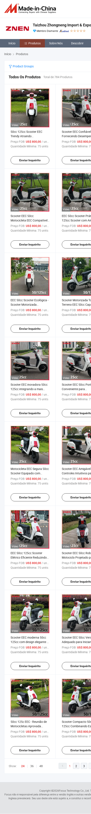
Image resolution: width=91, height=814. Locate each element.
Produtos (34, 43)
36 (32, 766)
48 (41, 766)
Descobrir (77, 43)
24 (23, 766)
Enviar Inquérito (30, 160)
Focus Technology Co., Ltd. (74, 790)
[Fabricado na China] (31, 8)
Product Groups (23, 66)
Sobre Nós (56, 43)
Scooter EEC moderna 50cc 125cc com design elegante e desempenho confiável (29, 641)
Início (11, 43)
